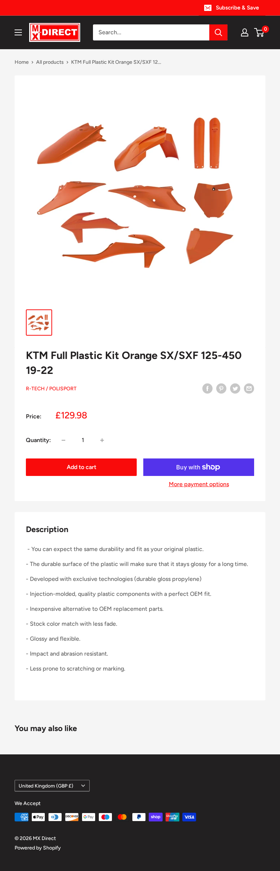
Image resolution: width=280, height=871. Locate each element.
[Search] (218, 32)
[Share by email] (249, 388)
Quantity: (38, 440)
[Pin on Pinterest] (221, 388)
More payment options (199, 484)
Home (22, 62)
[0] (259, 32)
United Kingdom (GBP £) (46, 786)
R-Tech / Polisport (51, 389)
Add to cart (81, 467)
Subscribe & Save (237, 7)
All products (50, 62)
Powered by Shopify (38, 848)
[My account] (244, 32)
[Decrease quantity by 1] (63, 440)
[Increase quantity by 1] (102, 440)
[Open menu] (18, 32)
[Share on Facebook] (207, 388)
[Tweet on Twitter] (235, 388)
